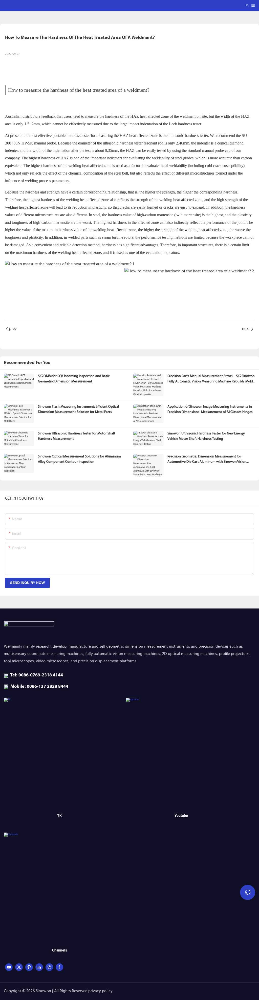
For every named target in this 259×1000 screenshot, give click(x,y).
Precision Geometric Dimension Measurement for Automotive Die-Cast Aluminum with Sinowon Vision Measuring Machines (206, 460)
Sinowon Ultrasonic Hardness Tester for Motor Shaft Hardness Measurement (76, 436)
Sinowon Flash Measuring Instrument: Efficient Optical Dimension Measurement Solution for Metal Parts (78, 409)
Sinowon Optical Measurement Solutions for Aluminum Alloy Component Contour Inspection (79, 459)
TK (59, 815)
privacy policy (100, 991)
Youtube (181, 815)
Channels (59, 950)
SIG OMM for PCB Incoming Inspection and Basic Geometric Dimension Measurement (74, 378)
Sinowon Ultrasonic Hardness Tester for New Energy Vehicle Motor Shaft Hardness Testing (206, 436)
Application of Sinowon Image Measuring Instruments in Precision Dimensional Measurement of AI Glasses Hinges (210, 409)
